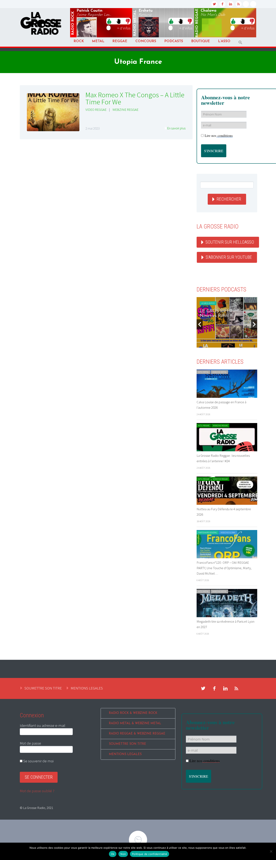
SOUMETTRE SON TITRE (43, 688)
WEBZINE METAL (219, 372)
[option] (227, 322)
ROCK (79, 41)
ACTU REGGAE (203, 425)
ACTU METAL (203, 372)
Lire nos (219, 135)
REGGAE (119, 41)
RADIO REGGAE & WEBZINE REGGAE (137, 733)
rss (239, 4)
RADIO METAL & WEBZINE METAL (135, 723)
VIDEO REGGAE (95, 109)
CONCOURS (145, 41)
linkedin (231, 4)
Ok (113, 854)
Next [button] (254, 324)
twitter (214, 4)
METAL (98, 41)
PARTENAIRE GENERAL (207, 532)
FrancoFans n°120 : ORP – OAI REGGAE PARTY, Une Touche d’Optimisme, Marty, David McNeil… (224, 568)
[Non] (271, 851)
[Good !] (109, 21)
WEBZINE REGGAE (125, 109)
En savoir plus (176, 128)
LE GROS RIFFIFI (208, 303)
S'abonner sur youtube (229, 257)
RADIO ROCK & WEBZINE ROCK (133, 713)
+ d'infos (124, 28)
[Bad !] (128, 21)
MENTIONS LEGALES (87, 688)
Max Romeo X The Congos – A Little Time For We (134, 98)
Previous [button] (200, 324)
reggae (197, 23)
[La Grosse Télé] (246, 4)
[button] (240, 42)
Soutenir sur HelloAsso (229, 242)
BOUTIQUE (200, 41)
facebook (222, 4)
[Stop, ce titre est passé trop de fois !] (118, 21)
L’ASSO (224, 41)
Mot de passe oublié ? (37, 790)
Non (123, 854)
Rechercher (229, 199)
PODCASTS (173, 41)
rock (73, 23)
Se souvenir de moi (38, 760)
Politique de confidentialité (149, 854)
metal (135, 23)
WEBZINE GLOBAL (228, 532)
